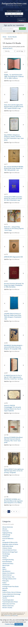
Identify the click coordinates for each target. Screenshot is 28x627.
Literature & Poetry (7, 563)
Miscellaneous (6, 571)
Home (4, 37)
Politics (4, 583)
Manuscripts (5, 565)
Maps (3, 567)
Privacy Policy (15, 615)
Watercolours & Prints (8, 604)
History (4, 558)
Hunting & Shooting (8, 559)
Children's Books (7, 548)
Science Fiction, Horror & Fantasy (11, 592)
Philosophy (5, 581)
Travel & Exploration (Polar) (10, 602)
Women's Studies (7, 607)
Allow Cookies (18, 624)
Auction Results (12, 37)
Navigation (21, 20)
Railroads (5, 588)
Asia (3, 540)
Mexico (4, 569)
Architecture (5, 536)
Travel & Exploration (8, 600)
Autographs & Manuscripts (10, 542)
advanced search (7, 48)
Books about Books (7, 546)
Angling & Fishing (7, 533)
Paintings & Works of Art (9, 579)
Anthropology (6, 535)
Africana (4, 529)
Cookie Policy (9, 624)
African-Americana (7, 527)
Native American (7, 575)
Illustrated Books (7, 561)
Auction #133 (11, 11)
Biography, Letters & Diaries (10, 544)
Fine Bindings (6, 554)
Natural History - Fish (8, 577)
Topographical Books (8, 596)
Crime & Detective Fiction (9, 550)
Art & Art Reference (7, 538)
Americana (5, 531)
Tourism (4, 598)
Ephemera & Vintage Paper (10, 552)
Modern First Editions (8, 573)
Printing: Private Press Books (10, 586)
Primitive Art (5, 584)
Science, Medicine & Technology (11, 594)
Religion (4, 590)
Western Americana (8, 606)
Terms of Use (7, 615)
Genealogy (5, 556)
